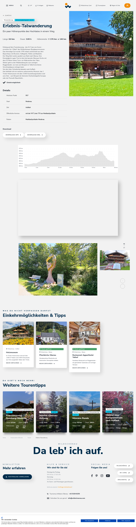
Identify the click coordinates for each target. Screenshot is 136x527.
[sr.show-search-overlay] (21, 5)
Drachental (122, 479)
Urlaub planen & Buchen (17, 437)
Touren (29, 437)
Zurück (8, 15)
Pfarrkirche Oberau (47, 355)
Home (4, 437)
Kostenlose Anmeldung (18, 476)
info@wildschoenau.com (67, 498)
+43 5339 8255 (65, 494)
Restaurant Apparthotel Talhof (83, 356)
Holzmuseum (12, 352)
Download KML (33, 135)
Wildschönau (122, 465)
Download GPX (12, 135)
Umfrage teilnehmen (65, 487)
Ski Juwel (123, 472)
